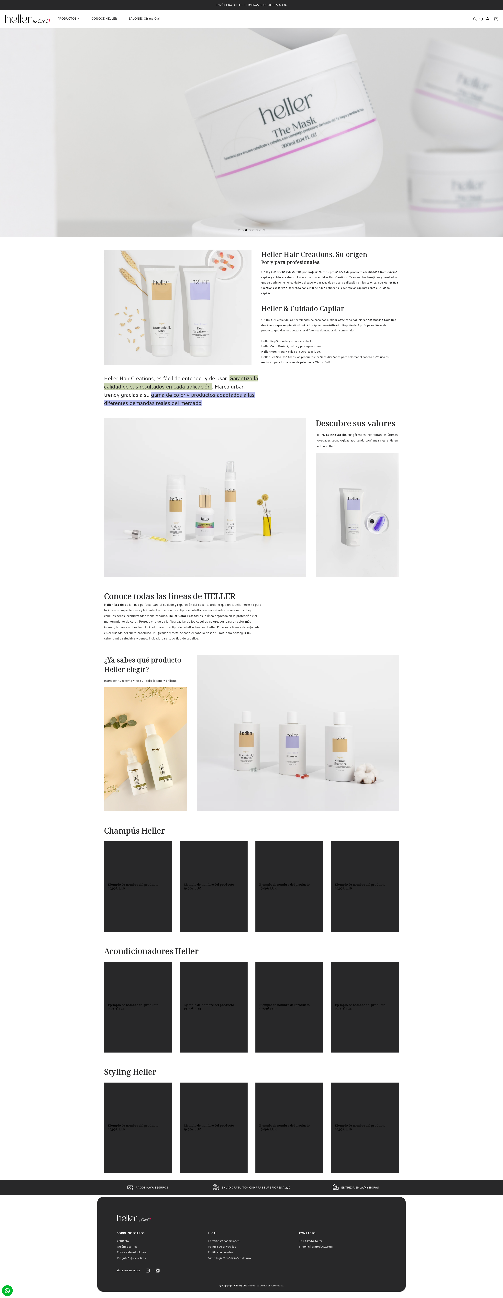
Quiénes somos (127, 1246)
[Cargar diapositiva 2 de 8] (242, 230)
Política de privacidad (222, 1246)
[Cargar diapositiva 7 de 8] (260, 230)
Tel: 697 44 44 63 (310, 1240)
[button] (69, 19)
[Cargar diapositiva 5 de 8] (253, 230)
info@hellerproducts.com (316, 1246)
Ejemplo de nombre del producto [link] (133, 884)
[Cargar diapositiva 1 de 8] (239, 230)
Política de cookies (220, 1252)
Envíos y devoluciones (131, 1252)
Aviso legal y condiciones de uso (229, 1258)
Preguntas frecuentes (131, 1258)
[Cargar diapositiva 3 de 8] (246, 230)
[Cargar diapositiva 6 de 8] (257, 230)
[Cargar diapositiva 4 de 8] (250, 230)
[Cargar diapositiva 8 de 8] (264, 230)
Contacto (123, 1240)
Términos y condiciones (223, 1240)
